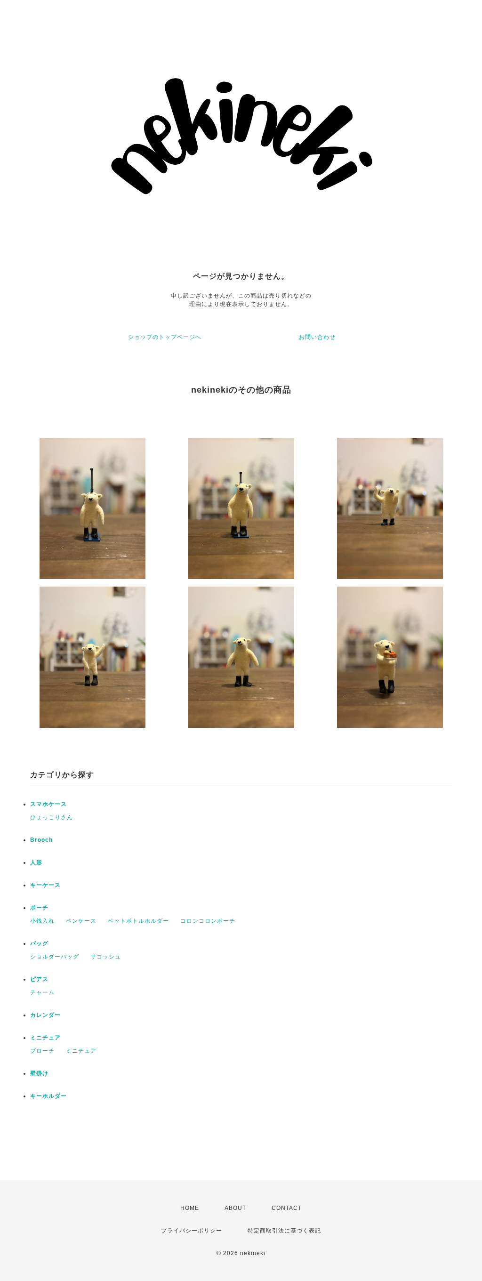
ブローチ (42, 1050)
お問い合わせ (317, 337)
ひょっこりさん (51, 817)
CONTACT (287, 1208)
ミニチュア (45, 1037)
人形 (36, 862)
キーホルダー (48, 1096)
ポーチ (39, 907)
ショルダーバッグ (54, 956)
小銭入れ (42, 921)
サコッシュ (105, 956)
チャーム (42, 992)
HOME (189, 1208)
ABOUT (235, 1208)
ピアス (39, 979)
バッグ (39, 943)
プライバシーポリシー (191, 1230)
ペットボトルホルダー (138, 921)
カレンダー (45, 1015)
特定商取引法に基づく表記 (284, 1230)
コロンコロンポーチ (207, 921)
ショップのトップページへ (164, 337)
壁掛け (39, 1073)
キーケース (45, 885)
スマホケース (48, 804)
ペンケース (81, 921)
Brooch (41, 840)
